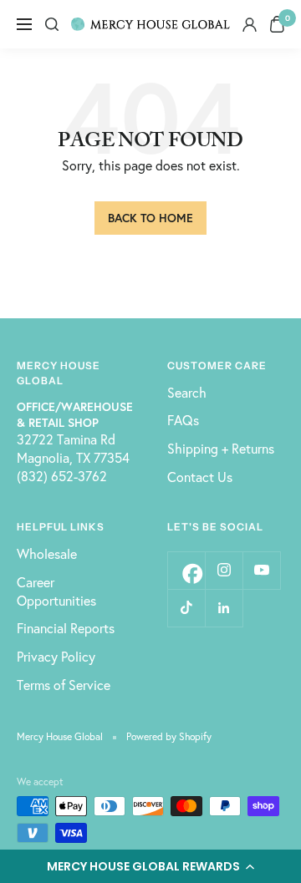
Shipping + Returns (220, 448)
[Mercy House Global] (150, 24)
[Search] (52, 24)
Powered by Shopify (169, 736)
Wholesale (47, 553)
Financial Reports (66, 628)
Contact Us (199, 476)
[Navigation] (24, 24)
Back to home (150, 218)
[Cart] (277, 24)
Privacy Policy (56, 656)
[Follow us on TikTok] (186, 608)
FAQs (183, 420)
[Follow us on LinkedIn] (223, 608)
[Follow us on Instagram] (223, 570)
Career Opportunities (56, 591)
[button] (150, 866)
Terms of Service (63, 684)
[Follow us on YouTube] (261, 570)
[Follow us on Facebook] (186, 570)
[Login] (249, 25)
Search (187, 392)
